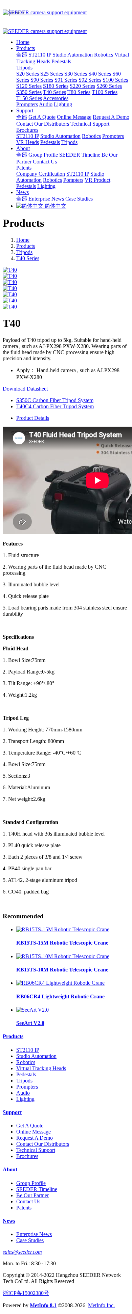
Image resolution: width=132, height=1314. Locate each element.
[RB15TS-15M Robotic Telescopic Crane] (62, 929)
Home (22, 42)
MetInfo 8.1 (43, 1305)
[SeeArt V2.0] (32, 1010)
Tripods (24, 252)
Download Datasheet (25, 389)
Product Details (32, 418)
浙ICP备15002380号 (26, 1293)
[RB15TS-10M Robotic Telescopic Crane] (62, 956)
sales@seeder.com (22, 1252)
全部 (21, 55)
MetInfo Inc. (101, 1305)
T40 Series (27, 258)
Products (25, 246)
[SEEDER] (66, 13)
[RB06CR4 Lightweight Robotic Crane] (60, 983)
